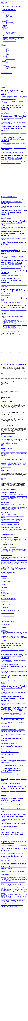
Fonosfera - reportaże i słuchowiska (10, 524)
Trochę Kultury (5, 512)
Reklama (5, 28)
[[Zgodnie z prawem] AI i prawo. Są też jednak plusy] (5, 618)
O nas (4, 29)
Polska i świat (9, 16)
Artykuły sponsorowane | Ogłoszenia (13, 864)
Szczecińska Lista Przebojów (8, 489)
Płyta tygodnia (5, 502)
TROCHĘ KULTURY (7, 437)
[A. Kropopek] (6, 601)
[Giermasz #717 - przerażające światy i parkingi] (3, 578)
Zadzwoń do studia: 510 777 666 (8, 896)
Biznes (7, 20)
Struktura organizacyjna (11, 32)
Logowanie (19, 900)
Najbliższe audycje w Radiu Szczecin (13, 364)
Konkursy (5, 26)
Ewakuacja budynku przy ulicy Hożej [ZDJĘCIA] (14, 317)
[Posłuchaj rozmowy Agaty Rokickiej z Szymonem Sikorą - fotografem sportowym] (3, 630)
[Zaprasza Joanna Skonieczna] (7, 613)
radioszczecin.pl (4, 899)
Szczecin (8, 14)
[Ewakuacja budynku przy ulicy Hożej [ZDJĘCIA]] (12, 275)
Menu (4, 42)
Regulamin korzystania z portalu (13, 905)
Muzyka (5, 25)
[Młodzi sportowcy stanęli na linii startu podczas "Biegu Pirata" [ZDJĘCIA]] (14, 113)
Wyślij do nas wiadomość (12, 39)
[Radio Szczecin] (4, 3)
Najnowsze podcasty (8, 573)
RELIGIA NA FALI (6, 401)
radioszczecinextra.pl (12, 899)
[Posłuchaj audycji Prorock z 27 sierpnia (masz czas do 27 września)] (3, 590)
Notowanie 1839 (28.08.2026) (9, 492)
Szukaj (19, 39)
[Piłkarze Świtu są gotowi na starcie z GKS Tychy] (12, 152)
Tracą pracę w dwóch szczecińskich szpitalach (13, 319)
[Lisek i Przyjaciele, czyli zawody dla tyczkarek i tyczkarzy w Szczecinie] (14, 311)
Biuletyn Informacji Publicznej (12, 906)
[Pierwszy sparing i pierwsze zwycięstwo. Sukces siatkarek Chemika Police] (14, 286)
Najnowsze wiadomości (9, 197)
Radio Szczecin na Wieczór (8, 534)
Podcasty (5, 21)
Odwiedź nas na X (13, 37)
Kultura (7, 19)
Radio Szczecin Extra (10, 23)
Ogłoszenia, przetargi (10, 33)
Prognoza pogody (17, 897)
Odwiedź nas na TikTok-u (14, 38)
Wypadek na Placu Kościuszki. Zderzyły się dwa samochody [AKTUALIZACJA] (13, 330)
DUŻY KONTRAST (11, 901)
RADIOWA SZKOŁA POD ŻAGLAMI (12, 459)
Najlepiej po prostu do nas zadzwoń (11, 35)
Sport (7, 17)
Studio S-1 (5, 27)
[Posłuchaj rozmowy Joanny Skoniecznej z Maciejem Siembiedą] (4, 607)
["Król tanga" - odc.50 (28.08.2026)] (4, 595)
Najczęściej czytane (6, 314)
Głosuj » (6, 499)
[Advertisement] (14, 178)
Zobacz (2, 499)
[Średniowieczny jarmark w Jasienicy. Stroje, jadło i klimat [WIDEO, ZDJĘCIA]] (14, 134)
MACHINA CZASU (6, 448)
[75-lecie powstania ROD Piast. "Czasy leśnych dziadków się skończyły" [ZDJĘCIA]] (14, 123)
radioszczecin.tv (6, 555)
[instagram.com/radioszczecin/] (7, 333)
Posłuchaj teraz (13, 900)
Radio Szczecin (9, 22)
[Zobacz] (3, 87)
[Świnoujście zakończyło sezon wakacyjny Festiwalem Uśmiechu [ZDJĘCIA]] (14, 144)
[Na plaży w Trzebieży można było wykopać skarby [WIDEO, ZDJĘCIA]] (14, 295)
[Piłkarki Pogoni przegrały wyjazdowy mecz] (10, 302)
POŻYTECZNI (5, 470)
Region (7, 15)
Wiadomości (6, 12)
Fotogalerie (5, 874)
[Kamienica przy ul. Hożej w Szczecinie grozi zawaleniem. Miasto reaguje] (14, 102)
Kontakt (7, 31)
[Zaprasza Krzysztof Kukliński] (4, 584)
